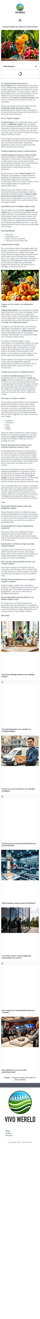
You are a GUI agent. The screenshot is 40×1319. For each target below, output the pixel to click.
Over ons (9, 1135)
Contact (9, 1133)
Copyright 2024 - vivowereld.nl (20, 1142)
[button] (20, 20)
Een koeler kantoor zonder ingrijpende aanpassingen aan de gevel (16, 957)
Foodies (7, 1078)
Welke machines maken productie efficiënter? (19, 903)
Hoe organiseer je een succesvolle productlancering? (14, 1071)
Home (8, 1131)
